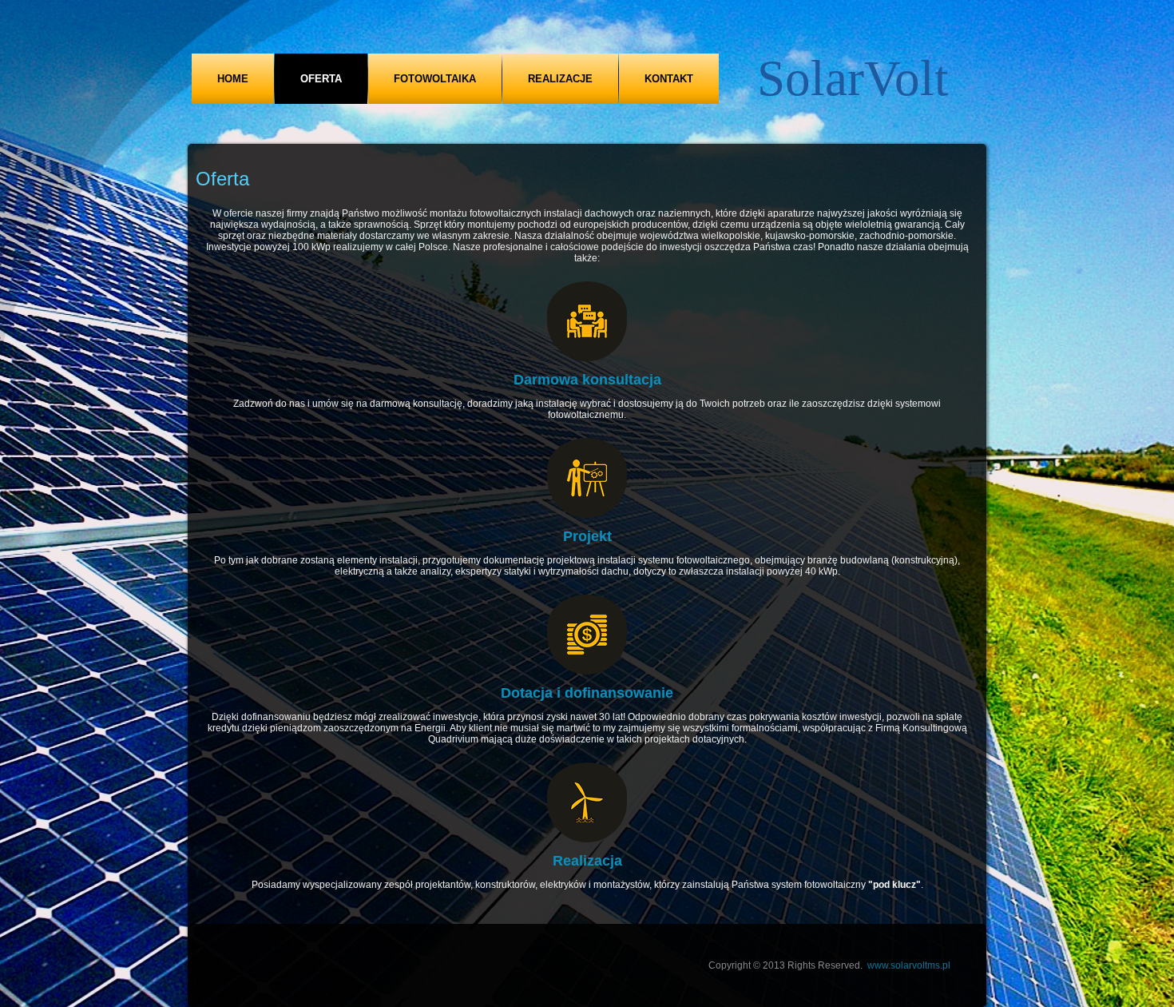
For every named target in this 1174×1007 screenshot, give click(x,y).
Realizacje (560, 79)
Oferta (321, 79)
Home (232, 79)
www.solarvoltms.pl (908, 965)
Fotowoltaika (435, 79)
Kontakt (669, 79)
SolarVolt (853, 78)
